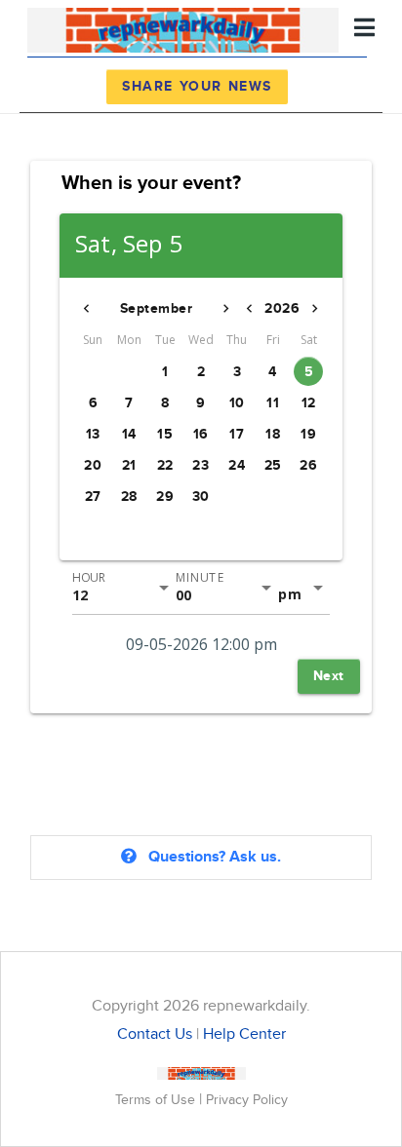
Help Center (244, 1034)
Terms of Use (157, 1099)
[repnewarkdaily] (183, 28)
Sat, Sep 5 (128, 244)
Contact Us (154, 1034)
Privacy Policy (247, 1099)
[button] (87, 309)
